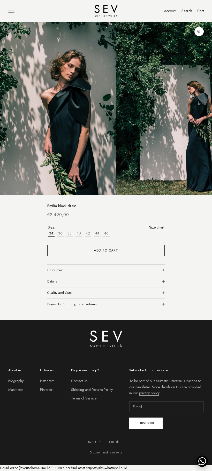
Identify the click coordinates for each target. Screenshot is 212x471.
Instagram (47, 380)
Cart (200, 10)
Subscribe (146, 423)
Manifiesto (15, 389)
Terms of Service (83, 398)
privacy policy (149, 393)
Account (170, 10)
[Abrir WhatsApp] (202, 461)
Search (186, 10)
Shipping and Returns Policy (92, 389)
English (114, 441)
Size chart (156, 227)
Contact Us (79, 380)
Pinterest (46, 389)
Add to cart (106, 250)
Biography (16, 380)
